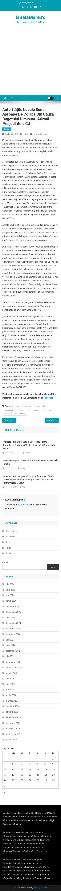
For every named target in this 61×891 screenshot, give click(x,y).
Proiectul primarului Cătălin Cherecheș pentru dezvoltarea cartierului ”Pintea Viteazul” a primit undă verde (29, 445)
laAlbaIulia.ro (19, 863)
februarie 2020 (13, 706)
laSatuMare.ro (43, 871)
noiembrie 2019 (13, 723)
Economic (10, 536)
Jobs (8, 542)
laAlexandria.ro (34, 863)
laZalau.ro (48, 878)
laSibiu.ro (7, 874)
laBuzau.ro (22, 840)
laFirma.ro (24, 816)
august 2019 (11, 739)
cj (28, 410)
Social (6, 129)
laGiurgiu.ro (21, 843)
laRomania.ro (9, 832)
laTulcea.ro (38, 878)
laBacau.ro (17, 867)
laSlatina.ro (17, 874)
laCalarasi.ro (33, 840)
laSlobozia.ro (29, 874)
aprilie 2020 (11, 695)
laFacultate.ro (37, 816)
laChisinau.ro (27, 820)
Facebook (48, 398)
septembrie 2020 (14, 667)
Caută (5, 562)
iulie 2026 (10, 584)
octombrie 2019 (13, 728)
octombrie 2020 (13, 662)
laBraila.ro (20, 871)
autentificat (23, 504)
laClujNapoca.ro (37, 832)
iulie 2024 (10, 640)
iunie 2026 (10, 590)
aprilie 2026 (11, 601)
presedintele (20, 414)
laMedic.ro (18, 813)
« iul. (4, 792)
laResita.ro (31, 871)
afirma (16, 406)
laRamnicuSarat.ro (35, 847)
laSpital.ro (28, 813)
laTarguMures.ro (24, 878)
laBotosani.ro (9, 871)
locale (7, 414)
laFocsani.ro (8, 843)
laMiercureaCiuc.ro (35, 843)
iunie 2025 (10, 617)
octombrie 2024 (13, 634)
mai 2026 (10, 595)
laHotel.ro (39, 813)
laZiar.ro (16, 816)
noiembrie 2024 (13, 628)
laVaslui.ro (8, 863)
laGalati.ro (34, 836)
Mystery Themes (40, 888)
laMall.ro (7, 816)
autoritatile (40, 406)
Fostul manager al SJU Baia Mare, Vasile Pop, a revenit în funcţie (30, 462)
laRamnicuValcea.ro (12, 851)
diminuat (48, 410)
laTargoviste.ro (42, 874)
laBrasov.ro (8, 859)
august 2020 (11, 673)
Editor (25, 134)
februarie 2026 (13, 606)
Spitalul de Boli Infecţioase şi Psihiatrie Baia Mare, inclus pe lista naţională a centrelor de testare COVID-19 (11, 420)
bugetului (9, 410)
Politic (8, 548)
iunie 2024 (10, 645)
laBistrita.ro (43, 867)
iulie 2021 (10, 656)
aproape (27, 406)
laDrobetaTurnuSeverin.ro (35, 851)
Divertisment (12, 531)
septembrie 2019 (14, 734)
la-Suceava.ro (50, 816)
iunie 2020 (10, 684)
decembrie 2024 (13, 623)
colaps (37, 410)
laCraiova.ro (23, 836)
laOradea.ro (8, 847)
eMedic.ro (7, 813)
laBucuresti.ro (22, 832)
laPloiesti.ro (46, 836)
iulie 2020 (10, 678)
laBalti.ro (17, 824)
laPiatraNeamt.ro (42, 820)
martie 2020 (11, 701)
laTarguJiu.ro (9, 878)
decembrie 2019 (13, 717)
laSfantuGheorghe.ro (33, 859)
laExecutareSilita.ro (12, 820)
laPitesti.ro (20, 847)
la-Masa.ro (50, 813)
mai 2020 (10, 689)
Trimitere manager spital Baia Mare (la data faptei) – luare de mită (53, 420)
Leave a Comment (40, 134)
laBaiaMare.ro (30, 17)
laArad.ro (7, 867)
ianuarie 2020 (12, 712)
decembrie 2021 (13, 651)
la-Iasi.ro (18, 859)
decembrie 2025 (13, 612)
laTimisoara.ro (9, 840)
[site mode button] (51, 98)
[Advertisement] (30, 63)
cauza (20, 410)
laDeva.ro (44, 840)
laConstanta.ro (9, 836)
